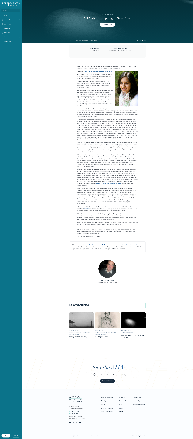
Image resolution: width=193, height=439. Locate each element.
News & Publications (107, 411)
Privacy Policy (137, 397)
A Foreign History (101, 337)
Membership (122, 401)
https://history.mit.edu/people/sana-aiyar (97, 71)
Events (103, 404)
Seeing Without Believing (78, 337)
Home (70, 40)
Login (120, 404)
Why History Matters (107, 397)
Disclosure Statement (139, 404)
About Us (122, 397)
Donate (16, 435)
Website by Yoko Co (139, 436)
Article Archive (77, 40)
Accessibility (136, 401)
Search (121, 408)
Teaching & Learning (106, 401)
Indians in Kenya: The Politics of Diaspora (108, 183)
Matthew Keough (107, 14)
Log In (6, 435)
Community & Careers (107, 408)
